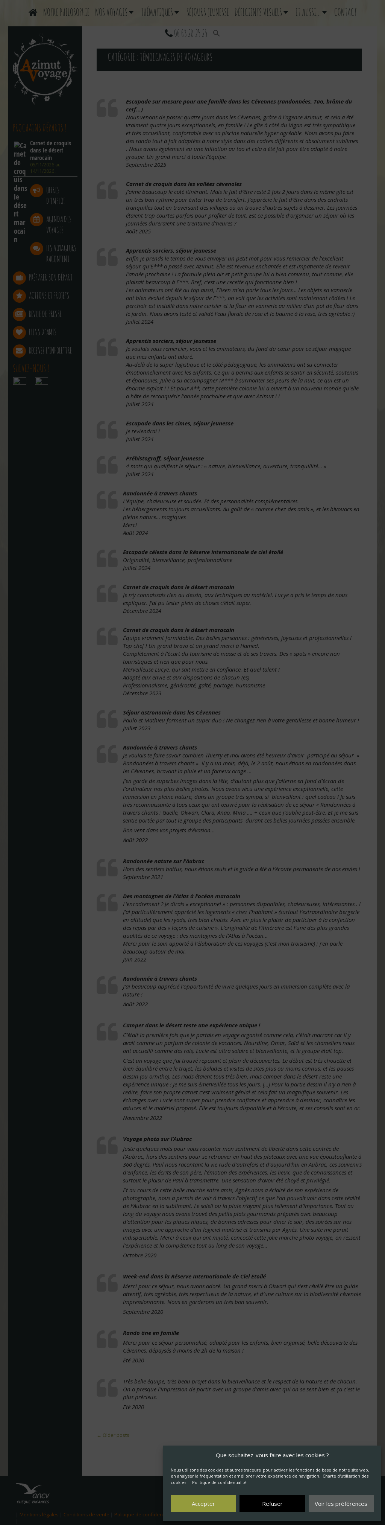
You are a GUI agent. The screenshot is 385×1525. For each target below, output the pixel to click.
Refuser (272, 1503)
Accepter (203, 1503)
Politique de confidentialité (219, 1482)
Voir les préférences (341, 1503)
